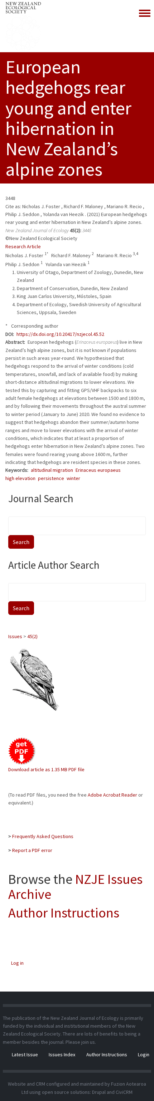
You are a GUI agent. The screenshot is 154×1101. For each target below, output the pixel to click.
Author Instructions (63, 912)
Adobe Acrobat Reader (112, 795)
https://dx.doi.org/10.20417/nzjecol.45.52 (60, 334)
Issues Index (62, 1054)
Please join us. (81, 1042)
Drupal (99, 1092)
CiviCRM (124, 1092)
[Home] (23, 26)
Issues (15, 636)
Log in (17, 963)
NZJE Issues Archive (75, 886)
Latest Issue (25, 1054)
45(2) (32, 636)
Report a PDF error (32, 850)
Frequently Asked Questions (42, 836)
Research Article (23, 246)
